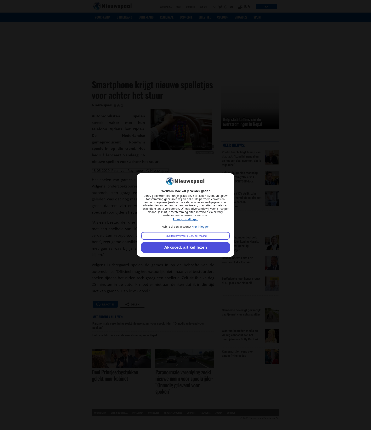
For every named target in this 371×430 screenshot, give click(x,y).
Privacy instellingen (185, 219)
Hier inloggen (200, 226)
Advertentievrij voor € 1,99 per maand (186, 235)
